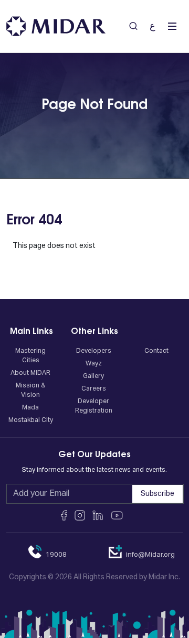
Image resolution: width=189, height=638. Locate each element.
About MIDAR (30, 373)
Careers (93, 389)
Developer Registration (93, 406)
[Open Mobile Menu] (172, 26)
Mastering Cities (30, 356)
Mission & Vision (30, 390)
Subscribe (157, 494)
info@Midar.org (150, 555)
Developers (93, 351)
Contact (156, 351)
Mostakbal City (30, 420)
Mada (30, 408)
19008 (56, 555)
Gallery (93, 376)
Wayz (94, 364)
